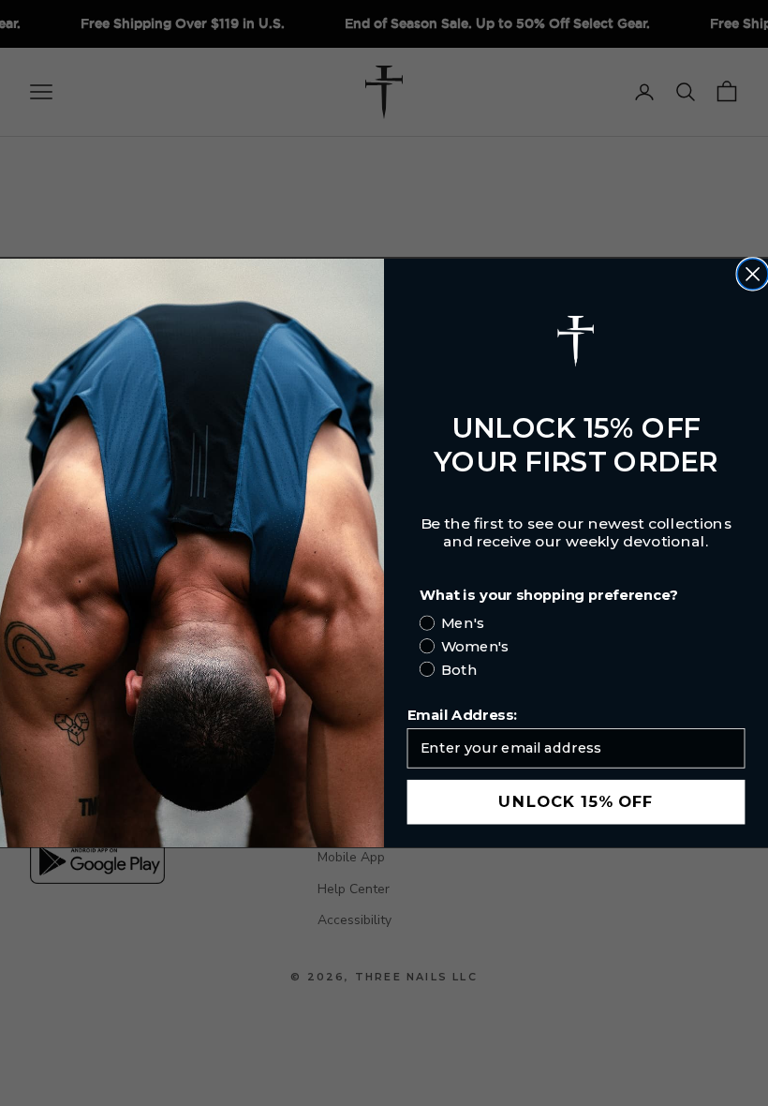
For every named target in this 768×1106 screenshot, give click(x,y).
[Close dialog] (752, 274)
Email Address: (462, 715)
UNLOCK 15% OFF (576, 802)
